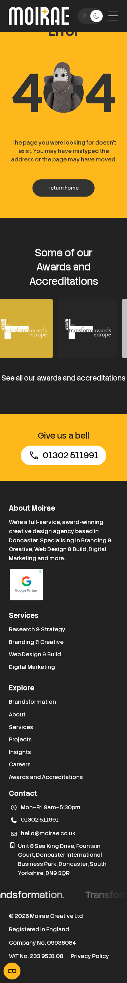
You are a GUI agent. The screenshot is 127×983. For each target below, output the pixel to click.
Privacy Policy (90, 956)
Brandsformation (32, 702)
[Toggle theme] (90, 16)
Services (21, 727)
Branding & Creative (36, 642)
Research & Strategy (37, 629)
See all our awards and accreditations (63, 378)
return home (63, 188)
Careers (20, 764)
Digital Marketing (32, 667)
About (17, 714)
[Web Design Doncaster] (39, 16)
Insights (20, 752)
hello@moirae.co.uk (48, 833)
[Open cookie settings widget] (12, 971)
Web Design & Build (35, 654)
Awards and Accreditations (46, 777)
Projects (20, 739)
